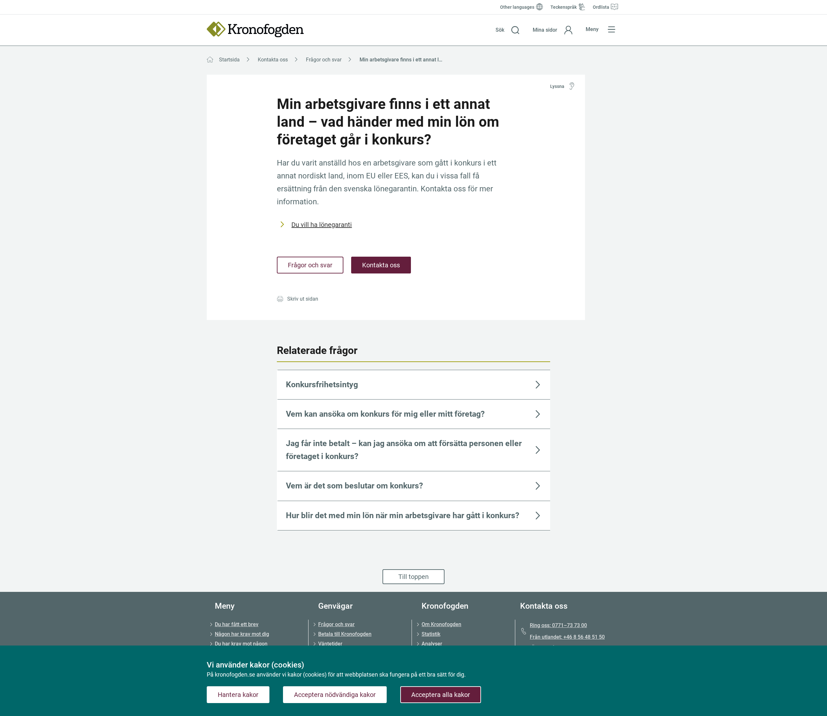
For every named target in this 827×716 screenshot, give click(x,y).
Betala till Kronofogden (345, 634)
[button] (507, 30)
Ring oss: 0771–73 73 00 (558, 625)
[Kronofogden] (255, 29)
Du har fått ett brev (236, 624)
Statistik (431, 634)
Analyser (432, 644)
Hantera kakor (238, 695)
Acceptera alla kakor (440, 695)
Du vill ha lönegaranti (321, 225)
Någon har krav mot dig (242, 634)
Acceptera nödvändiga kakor (335, 695)
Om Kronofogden (441, 624)
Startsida (229, 60)
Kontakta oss (273, 60)
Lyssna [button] (557, 86)
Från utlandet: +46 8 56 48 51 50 (567, 637)
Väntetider (330, 644)
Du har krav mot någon (241, 644)
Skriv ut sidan (302, 299)
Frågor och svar (323, 60)
